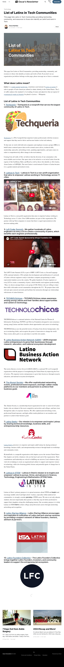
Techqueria (11, 105)
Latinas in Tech (12, 173)
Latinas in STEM (13, 473)
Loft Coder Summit (14, 229)
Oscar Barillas (13, 25)
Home (4, 1)
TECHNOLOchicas (14, 298)
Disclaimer (45, 655)
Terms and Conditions (26, 655)
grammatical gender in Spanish (14, 94)
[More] (9, 2)
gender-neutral (15, 87)
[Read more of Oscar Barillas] (6, 27)
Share (57, 26)
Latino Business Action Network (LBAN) (23, 340)
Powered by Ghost (56, 653)
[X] (34, 652)
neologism (24, 87)
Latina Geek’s (8, 445)
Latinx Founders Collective (19, 558)
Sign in (49, 1)
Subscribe (57, 1)
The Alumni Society (14, 382)
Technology (7, 9)
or (50, 87)
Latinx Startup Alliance (16, 513)
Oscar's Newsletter (7, 653)
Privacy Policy (37, 655)
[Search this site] (45, 1)
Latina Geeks (11, 422)
